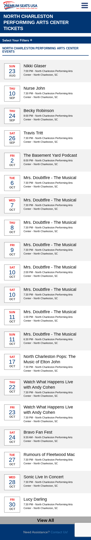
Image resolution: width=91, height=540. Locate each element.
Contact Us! (59, 532)
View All (45, 520)
